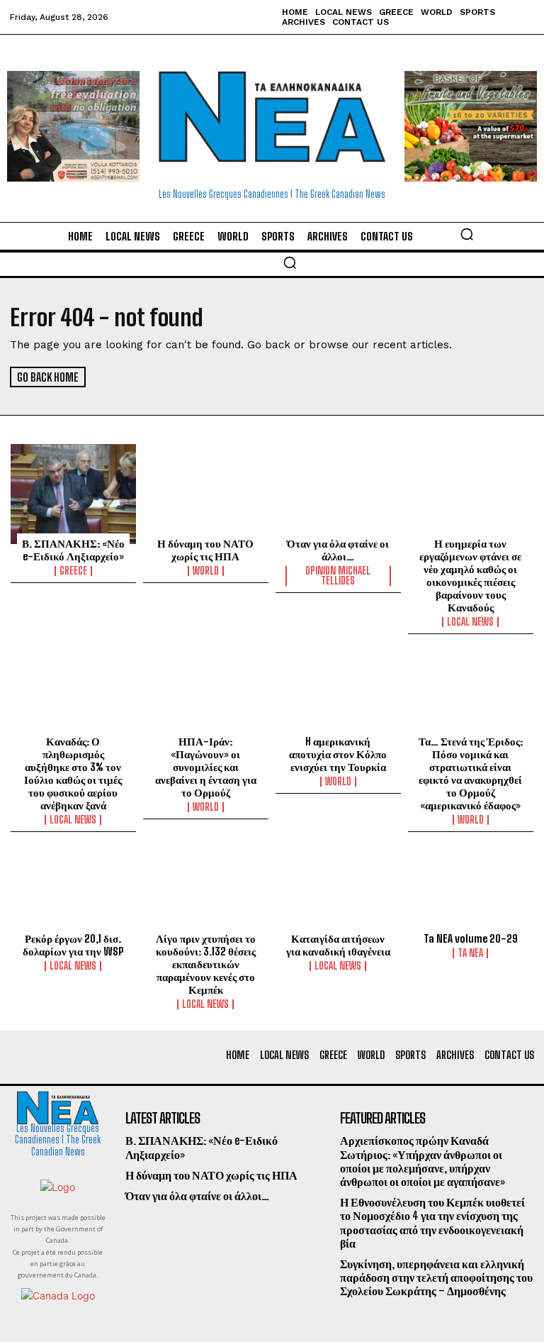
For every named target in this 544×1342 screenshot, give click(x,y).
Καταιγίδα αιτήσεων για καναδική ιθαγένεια (338, 945)
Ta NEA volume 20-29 (471, 938)
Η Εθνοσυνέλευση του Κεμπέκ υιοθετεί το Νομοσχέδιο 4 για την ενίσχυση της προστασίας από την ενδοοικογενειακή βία (432, 1222)
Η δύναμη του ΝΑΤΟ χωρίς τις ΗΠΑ (205, 549)
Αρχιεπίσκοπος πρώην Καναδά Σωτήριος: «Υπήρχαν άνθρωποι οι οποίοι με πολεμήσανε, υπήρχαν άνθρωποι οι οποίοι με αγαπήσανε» (422, 1160)
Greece (73, 571)
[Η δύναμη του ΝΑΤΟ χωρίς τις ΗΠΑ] (205, 494)
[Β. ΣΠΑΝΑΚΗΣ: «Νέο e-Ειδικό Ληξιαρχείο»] (73, 494)
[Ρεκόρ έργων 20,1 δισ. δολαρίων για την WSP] (73, 889)
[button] (467, 234)
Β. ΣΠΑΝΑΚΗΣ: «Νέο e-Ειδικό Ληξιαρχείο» (73, 549)
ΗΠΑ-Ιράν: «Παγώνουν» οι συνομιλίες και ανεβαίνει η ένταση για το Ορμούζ (205, 767)
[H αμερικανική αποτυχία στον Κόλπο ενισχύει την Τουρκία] (338, 691)
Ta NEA (470, 953)
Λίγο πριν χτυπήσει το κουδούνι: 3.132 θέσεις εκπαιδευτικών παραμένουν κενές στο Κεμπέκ (206, 964)
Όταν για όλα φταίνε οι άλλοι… (338, 549)
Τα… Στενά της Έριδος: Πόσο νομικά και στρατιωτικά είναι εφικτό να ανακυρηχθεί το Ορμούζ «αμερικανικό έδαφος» (471, 773)
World (206, 571)
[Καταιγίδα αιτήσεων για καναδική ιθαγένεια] (338, 889)
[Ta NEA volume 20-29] (470, 889)
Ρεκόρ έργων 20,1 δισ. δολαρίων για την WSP (73, 945)
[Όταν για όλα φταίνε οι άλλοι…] (338, 494)
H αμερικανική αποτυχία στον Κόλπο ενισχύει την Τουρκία (338, 754)
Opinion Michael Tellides (337, 576)
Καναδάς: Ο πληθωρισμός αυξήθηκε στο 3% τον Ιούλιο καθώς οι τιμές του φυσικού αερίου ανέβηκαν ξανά (73, 773)
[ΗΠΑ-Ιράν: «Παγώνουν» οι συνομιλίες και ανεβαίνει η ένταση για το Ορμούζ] (205, 691)
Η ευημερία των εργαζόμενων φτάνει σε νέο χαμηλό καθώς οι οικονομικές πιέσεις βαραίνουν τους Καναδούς (470, 575)
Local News (470, 622)
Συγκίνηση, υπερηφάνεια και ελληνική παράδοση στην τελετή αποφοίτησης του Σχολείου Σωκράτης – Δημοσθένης (436, 1277)
